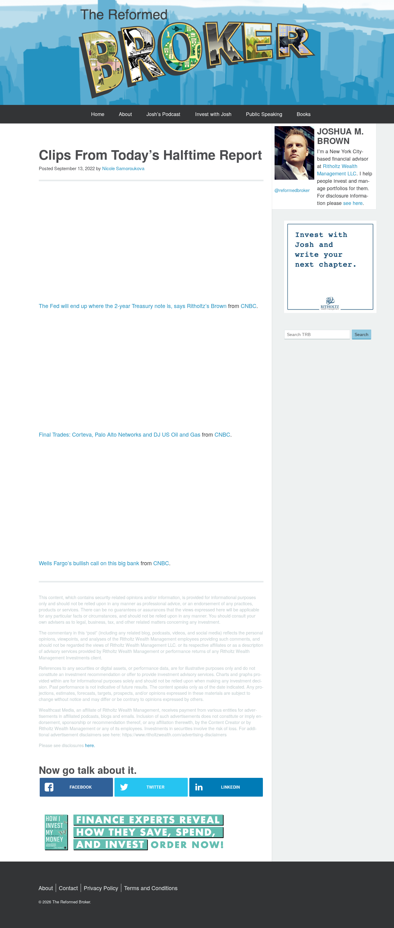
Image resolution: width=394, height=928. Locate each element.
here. (90, 745)
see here (353, 202)
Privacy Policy (101, 888)
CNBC (248, 306)
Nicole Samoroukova (123, 168)
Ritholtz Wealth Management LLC (337, 169)
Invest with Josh (213, 114)
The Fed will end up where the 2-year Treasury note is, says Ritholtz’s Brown (133, 306)
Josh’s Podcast (163, 114)
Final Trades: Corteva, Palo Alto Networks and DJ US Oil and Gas (119, 434)
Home (97, 114)
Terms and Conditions (151, 888)
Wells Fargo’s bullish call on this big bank (89, 563)
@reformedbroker (292, 190)
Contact (68, 888)
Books (304, 114)
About (125, 114)
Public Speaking (264, 114)
